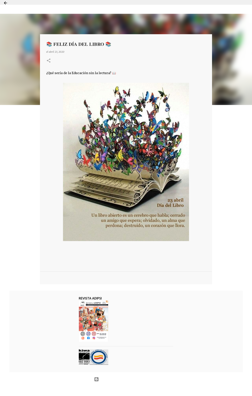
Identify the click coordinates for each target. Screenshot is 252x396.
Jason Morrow (140, 388)
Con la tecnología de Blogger (128, 379)
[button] (48, 61)
